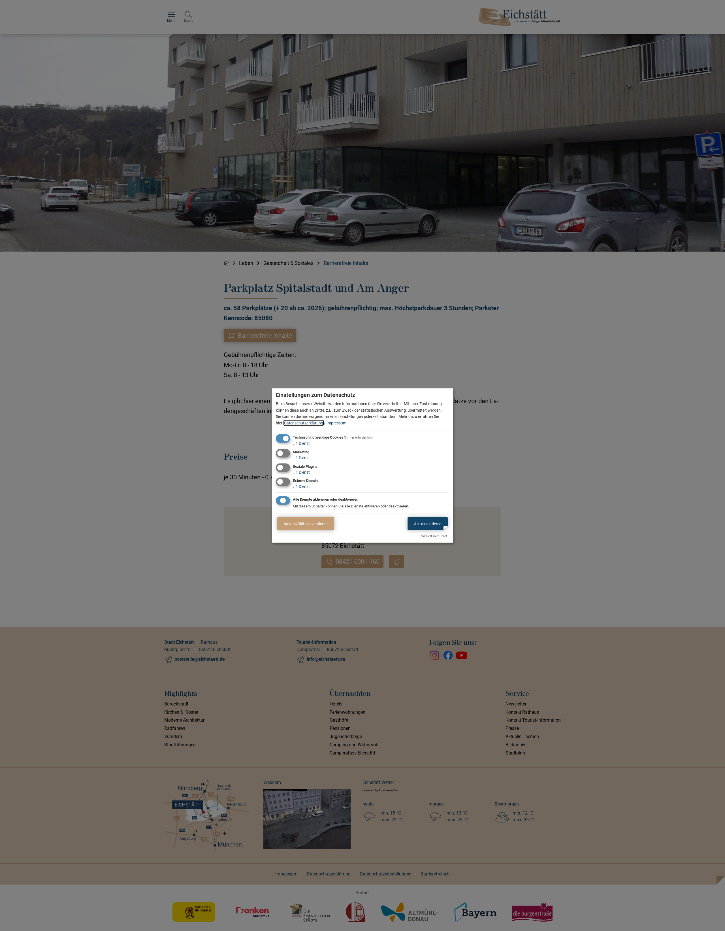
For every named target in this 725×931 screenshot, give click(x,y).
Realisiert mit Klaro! (433, 536)
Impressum (336, 422)
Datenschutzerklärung (303, 422)
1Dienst (301, 443)
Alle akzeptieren (428, 523)
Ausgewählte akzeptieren (305, 523)
